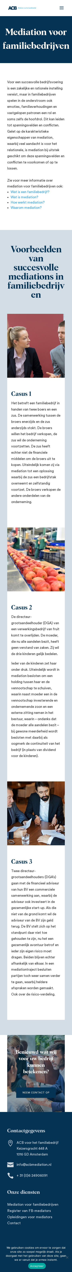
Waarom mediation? (26, 207)
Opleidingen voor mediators (29, 1217)
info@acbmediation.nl (34, 1164)
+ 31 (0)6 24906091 (32, 1175)
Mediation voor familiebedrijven (32, 1204)
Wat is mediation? (24, 197)
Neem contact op (36, 1092)
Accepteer (37, 1266)
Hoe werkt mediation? (28, 202)
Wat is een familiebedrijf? (30, 192)
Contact (14, 1223)
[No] (67, 1257)
